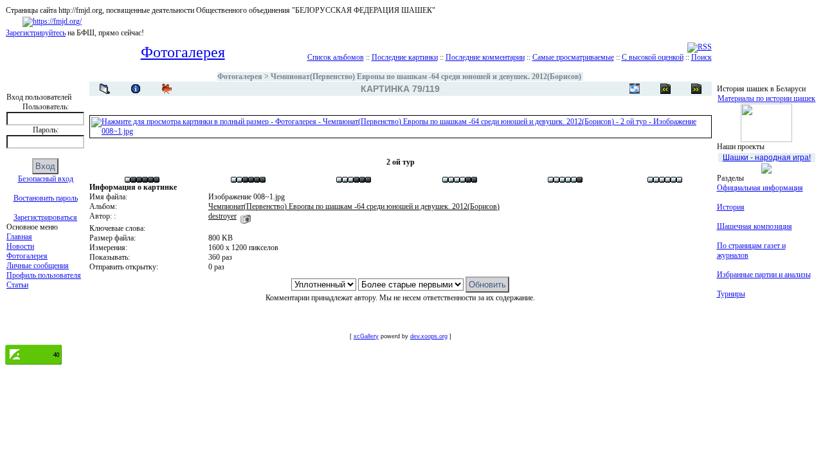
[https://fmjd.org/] (52, 21)
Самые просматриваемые (573, 57)
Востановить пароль (46, 198)
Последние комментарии (485, 57)
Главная (19, 236)
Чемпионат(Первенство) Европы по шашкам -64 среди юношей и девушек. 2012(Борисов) (426, 76)
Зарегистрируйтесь (36, 32)
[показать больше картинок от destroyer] (245, 216)
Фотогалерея (27, 255)
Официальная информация (760, 187)
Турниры (731, 293)
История (731, 207)
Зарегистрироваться (45, 217)
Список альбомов (335, 57)
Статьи (17, 284)
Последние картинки (405, 57)
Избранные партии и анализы (764, 274)
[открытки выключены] (634, 89)
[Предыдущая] (696, 89)
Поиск (701, 57)
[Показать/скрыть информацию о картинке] (135, 89)
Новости (20, 246)
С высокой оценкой (652, 57)
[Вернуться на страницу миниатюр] (104, 89)
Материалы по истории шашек (766, 98)
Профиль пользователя (43, 275)
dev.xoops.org (429, 336)
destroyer (222, 216)
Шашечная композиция (754, 226)
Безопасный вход (45, 178)
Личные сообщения (37, 265)
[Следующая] (665, 89)
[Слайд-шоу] (166, 89)
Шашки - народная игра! (767, 157)
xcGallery (366, 336)
